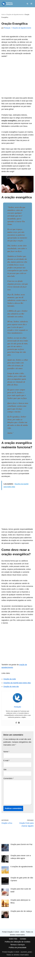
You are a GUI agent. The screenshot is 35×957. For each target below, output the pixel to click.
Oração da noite (9, 679)
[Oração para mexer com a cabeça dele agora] (5, 859)
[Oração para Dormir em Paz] (5, 848)
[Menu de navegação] (31, 3)
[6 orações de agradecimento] (5, 870)
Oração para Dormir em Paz (21, 844)
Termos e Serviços (17, 945)
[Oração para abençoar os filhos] (5, 904)
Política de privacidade (17, 947)
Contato (23, 939)
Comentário (8, 778)
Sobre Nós (13, 939)
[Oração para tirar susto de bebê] (5, 892)
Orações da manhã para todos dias (17, 683)
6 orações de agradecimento (21, 867)
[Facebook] (16, 723)
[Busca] (27, 3)
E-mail (6, 760)
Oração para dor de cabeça (21, 911)
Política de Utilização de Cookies (17, 942)
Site (4, 769)
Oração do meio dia (11, 686)
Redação (7, 28)
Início (3, 14)
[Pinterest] (19, 723)
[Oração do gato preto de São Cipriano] (5, 881)
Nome (6, 752)
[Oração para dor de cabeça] (5, 915)
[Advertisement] (17, 78)
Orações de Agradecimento (14, 14)
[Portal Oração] (7, 3)
